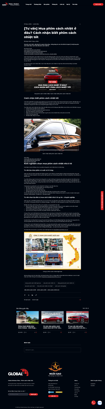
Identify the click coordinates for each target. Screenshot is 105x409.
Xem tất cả (86, 308)
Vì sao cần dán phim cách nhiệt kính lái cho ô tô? (77, 327)
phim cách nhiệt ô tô (53, 290)
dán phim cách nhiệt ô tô (49, 283)
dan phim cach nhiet (30, 286)
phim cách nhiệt (41, 290)
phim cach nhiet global (60, 286)
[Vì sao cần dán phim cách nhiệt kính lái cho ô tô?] (77, 317)
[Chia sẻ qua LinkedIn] (32, 295)
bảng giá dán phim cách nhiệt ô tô (66, 283)
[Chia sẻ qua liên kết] (36, 295)
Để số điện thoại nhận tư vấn (16, 391)
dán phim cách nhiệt (30, 290)
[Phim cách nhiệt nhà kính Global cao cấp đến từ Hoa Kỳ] (27, 317)
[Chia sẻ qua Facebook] (25, 295)
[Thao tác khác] (80, 24)
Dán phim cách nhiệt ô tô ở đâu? (45, 286)
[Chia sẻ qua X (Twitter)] (28, 295)
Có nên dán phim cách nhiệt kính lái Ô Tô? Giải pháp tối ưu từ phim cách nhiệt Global (52, 327)
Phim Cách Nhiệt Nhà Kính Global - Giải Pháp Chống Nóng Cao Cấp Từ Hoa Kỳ (27, 327)
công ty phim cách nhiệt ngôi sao (33, 283)
